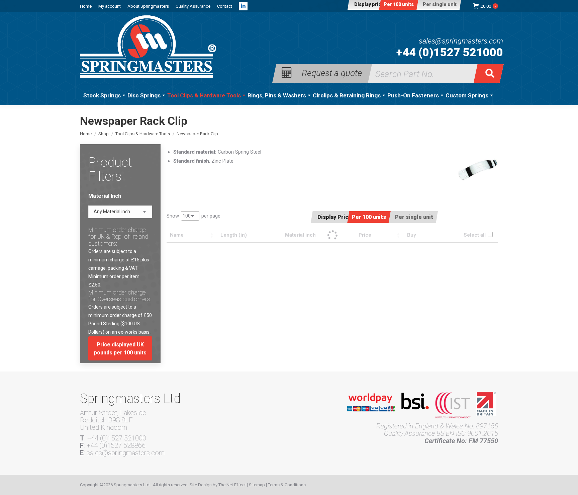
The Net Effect (232, 484)
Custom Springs (467, 95)
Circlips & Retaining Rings (347, 95)
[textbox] (112, 212)
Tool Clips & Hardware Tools (204, 95)
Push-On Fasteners (413, 95)
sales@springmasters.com (461, 41)
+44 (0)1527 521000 (449, 52)
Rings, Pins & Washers (277, 95)
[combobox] (120, 211)
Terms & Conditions (287, 484)
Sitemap (257, 484)
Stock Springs (102, 95)
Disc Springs (144, 95)
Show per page (193, 216)
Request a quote (332, 72)
